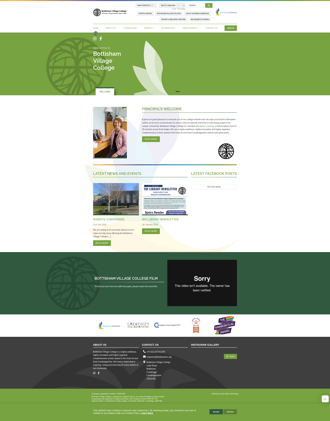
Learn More (147, 413)
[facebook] (102, 38)
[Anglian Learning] (226, 12)
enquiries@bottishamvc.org (159, 357)
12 (224, 91)
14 (234, 91)
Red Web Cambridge (229, 394)
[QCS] (167, 325)
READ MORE (151, 139)
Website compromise (109, 219)
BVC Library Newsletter (160, 219)
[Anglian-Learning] (109, 325)
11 (219, 91)
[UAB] (196, 325)
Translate (181, 9)
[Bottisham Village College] (110, 12)
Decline (230, 412)
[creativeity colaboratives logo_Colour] (138, 325)
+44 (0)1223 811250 (156, 352)
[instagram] (96, 38)
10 (214, 91)
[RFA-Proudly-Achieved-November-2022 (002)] (225, 325)
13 (229, 91)
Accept (216, 412)
